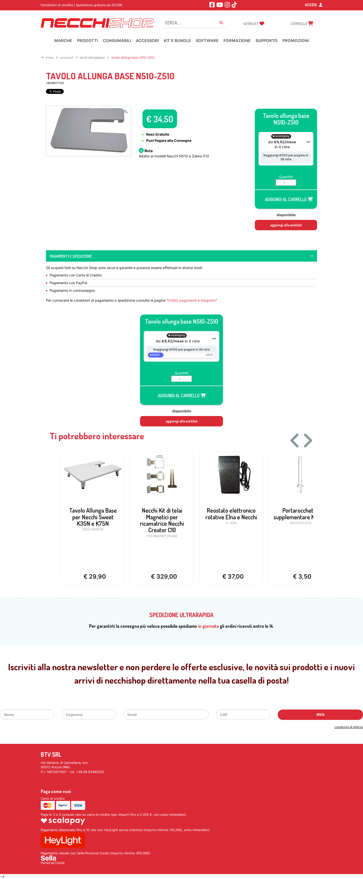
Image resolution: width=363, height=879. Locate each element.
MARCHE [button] (63, 40)
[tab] (181, 256)
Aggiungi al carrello (286, 199)
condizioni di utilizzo (349, 727)
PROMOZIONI (295, 40)
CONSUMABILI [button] (117, 40)
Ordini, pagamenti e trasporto (192, 300)
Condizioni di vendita (57, 5)
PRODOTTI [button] (87, 40)
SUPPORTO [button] (267, 40)
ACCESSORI (66, 57)
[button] (126, 111)
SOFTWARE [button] (207, 40)
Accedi (311, 4)
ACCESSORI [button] (147, 40)
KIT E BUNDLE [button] (177, 40)
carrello (299, 23)
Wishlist (251, 23)
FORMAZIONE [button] (237, 40)
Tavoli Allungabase (92, 57)
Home (50, 57)
